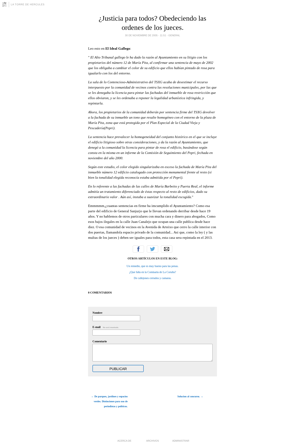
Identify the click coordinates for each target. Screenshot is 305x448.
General (174, 35)
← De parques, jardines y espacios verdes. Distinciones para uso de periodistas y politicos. (109, 401)
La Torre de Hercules (27, 4)
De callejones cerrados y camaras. (152, 278)
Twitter (152, 249)
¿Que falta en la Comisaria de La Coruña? (152, 272)
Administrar (180, 440)
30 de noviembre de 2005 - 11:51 (145, 35)
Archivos (152, 440)
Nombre (97, 312)
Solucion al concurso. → (190, 396)
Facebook (138, 249)
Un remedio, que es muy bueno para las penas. (152, 266)
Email (166, 249)
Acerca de (124, 440)
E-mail (105, 327)
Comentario (99, 341)
